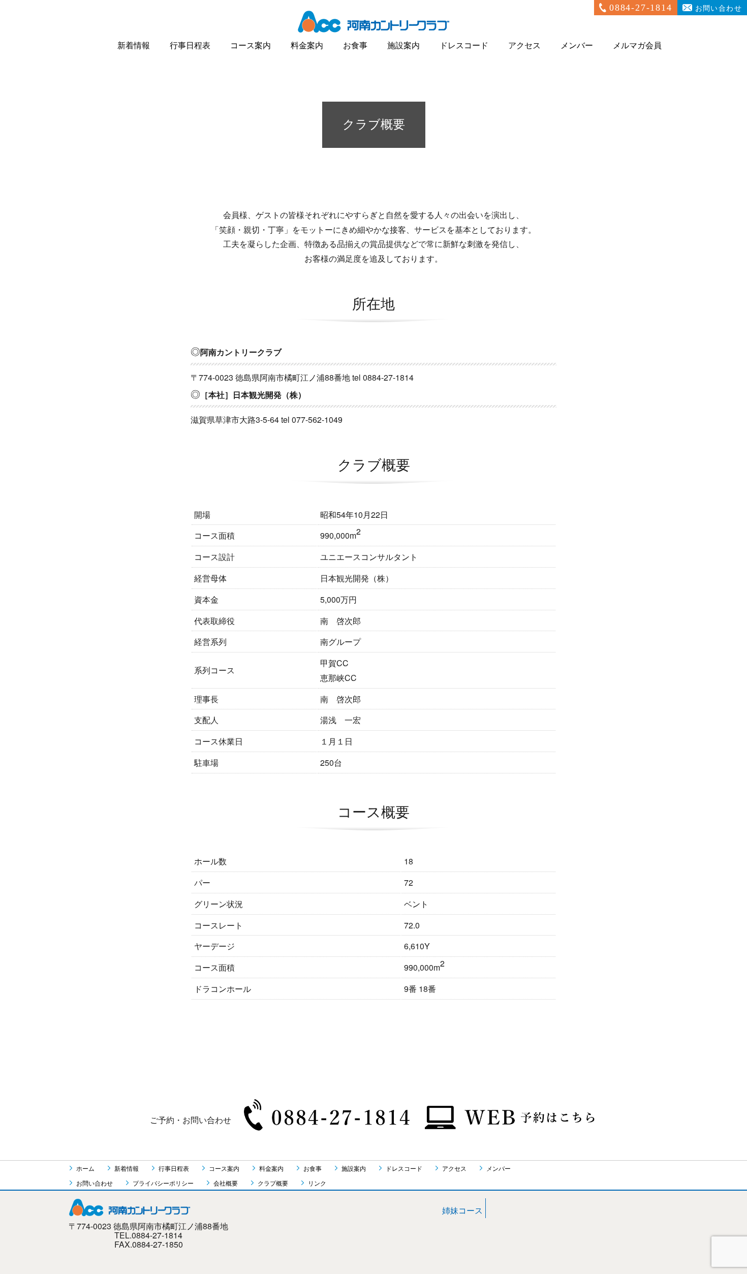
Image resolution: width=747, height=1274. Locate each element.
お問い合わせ (718, 8)
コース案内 (250, 45)
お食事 (355, 45)
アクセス (524, 45)
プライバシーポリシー (163, 1182)
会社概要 (225, 1182)
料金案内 (307, 45)
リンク (317, 1182)
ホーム (85, 1168)
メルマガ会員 (637, 45)
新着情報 (133, 45)
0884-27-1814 (640, 8)
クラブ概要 (273, 1182)
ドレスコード (464, 45)
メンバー (577, 45)
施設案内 (403, 45)
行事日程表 (190, 45)
